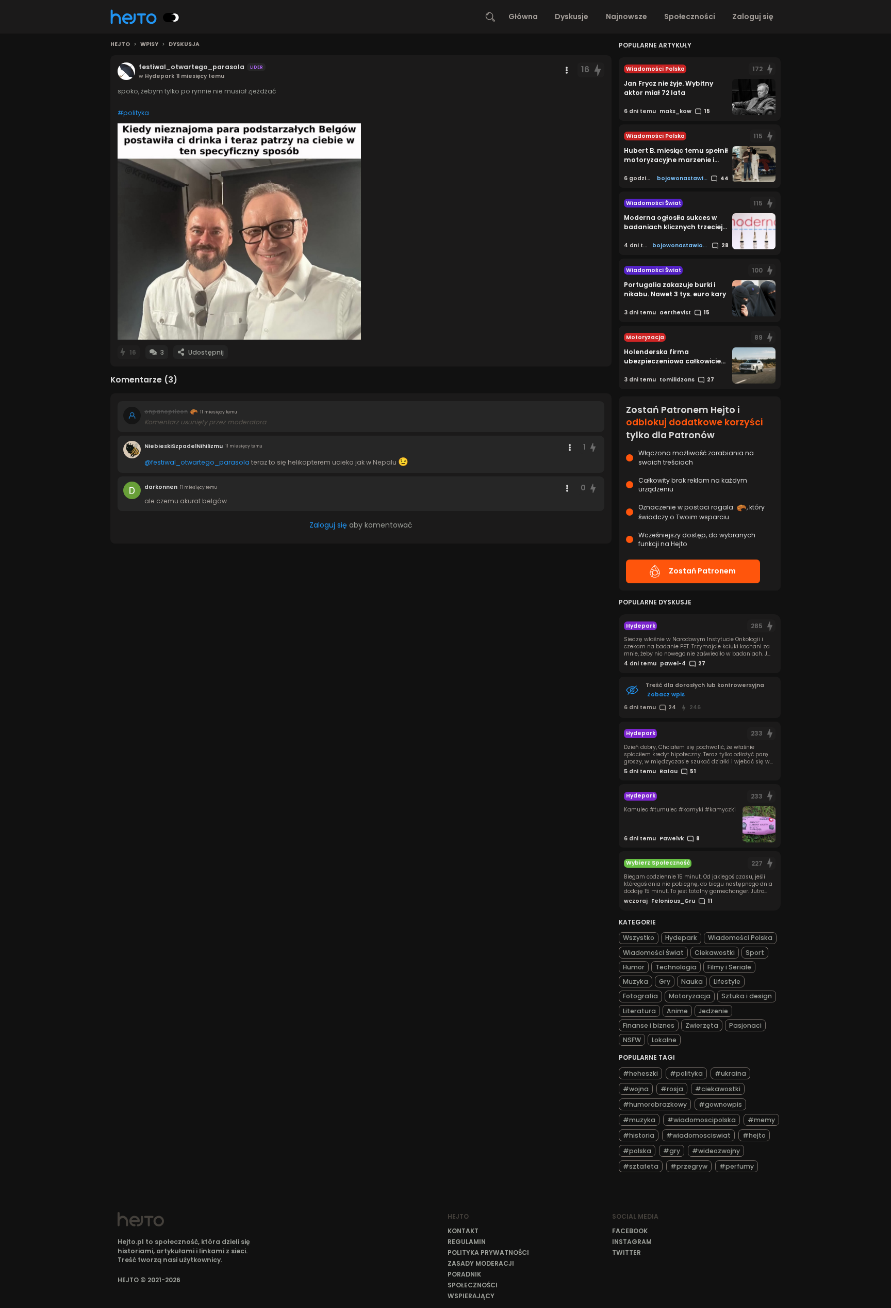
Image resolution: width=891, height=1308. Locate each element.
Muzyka (635, 981)
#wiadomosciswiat (698, 1135)
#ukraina (730, 1073)
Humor (634, 967)
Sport (755, 952)
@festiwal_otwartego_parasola (197, 462)
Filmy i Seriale (729, 967)
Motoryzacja (690, 996)
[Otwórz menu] (566, 70)
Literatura (639, 1011)
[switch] (171, 17)
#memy (761, 1119)
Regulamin (467, 1241)
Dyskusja (184, 44)
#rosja (672, 1088)
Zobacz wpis (666, 694)
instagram (632, 1241)
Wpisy (149, 44)
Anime (677, 1011)
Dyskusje (571, 16)
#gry (671, 1150)
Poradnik (464, 1274)
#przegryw (688, 1166)
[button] (239, 231)
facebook (630, 1230)
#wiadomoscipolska (701, 1119)
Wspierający (471, 1295)
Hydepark (681, 937)
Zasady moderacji (481, 1263)
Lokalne (664, 1039)
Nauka (692, 981)
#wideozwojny (716, 1150)
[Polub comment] (593, 447)
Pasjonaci (745, 1025)
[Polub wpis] (597, 69)
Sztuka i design (746, 996)
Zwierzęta (701, 1025)
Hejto (120, 44)
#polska (637, 1150)
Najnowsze (626, 16)
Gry (664, 981)
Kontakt (463, 1230)
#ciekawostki (717, 1088)
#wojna (636, 1088)
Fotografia (640, 996)
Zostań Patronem (702, 571)
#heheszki (640, 1073)
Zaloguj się (752, 16)
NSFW (632, 1039)
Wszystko (638, 937)
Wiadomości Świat (653, 952)
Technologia (676, 967)
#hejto (754, 1135)
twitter (626, 1252)
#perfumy (736, 1166)
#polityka (133, 112)
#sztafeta (640, 1166)
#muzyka (639, 1119)
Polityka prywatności (488, 1252)
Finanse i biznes (648, 1025)
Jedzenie (713, 1011)
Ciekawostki (715, 952)
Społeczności (689, 16)
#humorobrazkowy (655, 1104)
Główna (523, 16)
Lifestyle (727, 981)
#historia (638, 1135)
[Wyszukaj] (490, 17)
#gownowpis (720, 1104)
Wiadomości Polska (740, 937)
